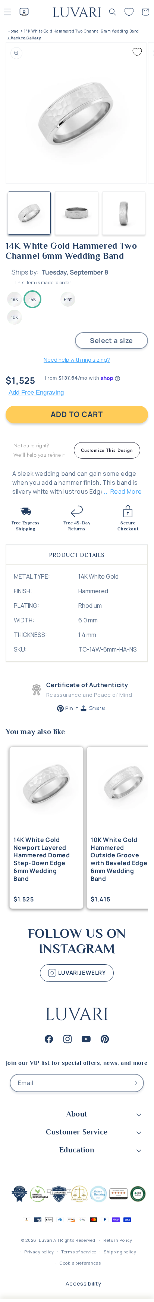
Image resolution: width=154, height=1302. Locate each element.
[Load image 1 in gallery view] (29, 213)
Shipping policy (120, 1251)
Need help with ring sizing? (77, 359)
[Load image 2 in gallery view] (76, 213)
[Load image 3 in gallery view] (124, 213)
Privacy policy (39, 1251)
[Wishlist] (129, 12)
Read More (126, 491)
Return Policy (117, 1240)
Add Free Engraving (36, 392)
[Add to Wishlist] (137, 52)
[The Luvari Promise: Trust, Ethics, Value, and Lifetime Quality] (77, 1202)
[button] (112, 12)
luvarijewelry (81, 972)
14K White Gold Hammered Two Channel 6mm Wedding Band (81, 31)
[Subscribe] (135, 1083)
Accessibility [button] (83, 1283)
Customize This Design (107, 450)
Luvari (45, 1240)
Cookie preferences (80, 1263)
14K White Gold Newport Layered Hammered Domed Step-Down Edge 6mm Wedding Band (41, 859)
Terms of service (79, 1251)
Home (12, 31)
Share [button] (97, 708)
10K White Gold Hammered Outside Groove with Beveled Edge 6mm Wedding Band (119, 859)
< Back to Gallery (24, 38)
